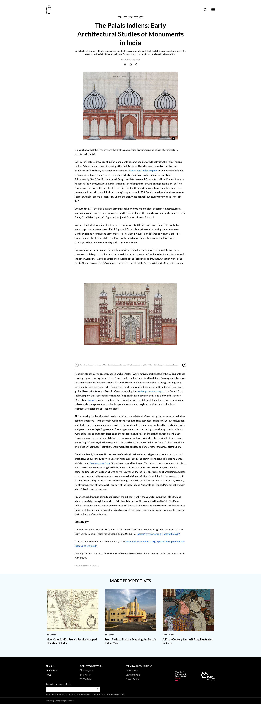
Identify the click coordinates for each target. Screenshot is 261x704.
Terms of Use (131, 670)
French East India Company (142, 170)
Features (138, 17)
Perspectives (125, 17)
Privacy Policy (132, 679)
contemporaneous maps (150, 391)
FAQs (48, 674)
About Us (50, 666)
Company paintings (100, 463)
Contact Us (51, 670)
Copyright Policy (133, 674)
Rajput (91, 399)
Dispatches (168, 634)
